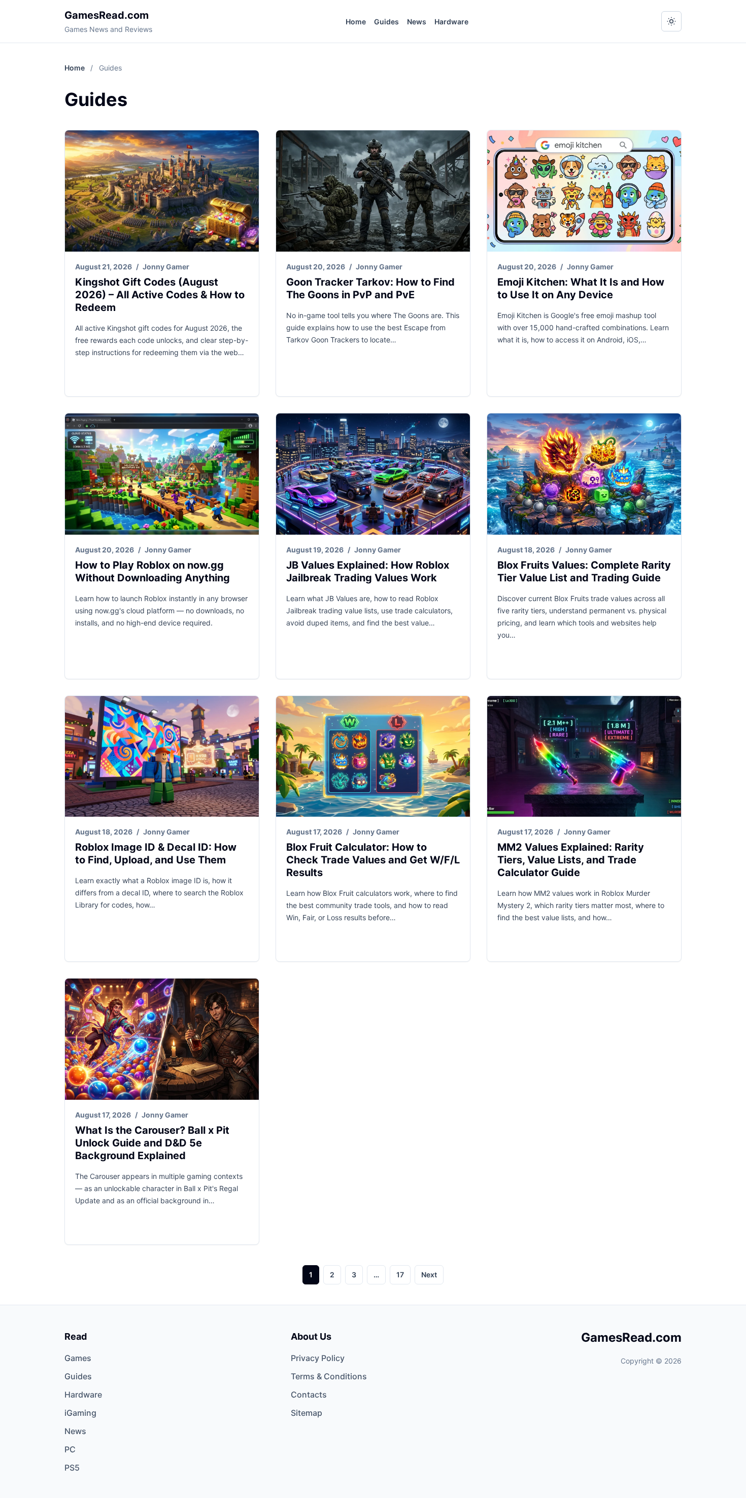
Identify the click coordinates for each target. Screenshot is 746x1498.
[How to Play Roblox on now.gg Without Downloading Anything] (162, 474)
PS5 (72, 1467)
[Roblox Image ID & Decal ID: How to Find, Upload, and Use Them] (162, 756)
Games (77, 1358)
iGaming (80, 1413)
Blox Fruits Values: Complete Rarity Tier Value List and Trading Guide (584, 571)
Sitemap (306, 1413)
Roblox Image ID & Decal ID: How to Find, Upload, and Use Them (155, 853)
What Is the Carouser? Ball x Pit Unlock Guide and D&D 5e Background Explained (152, 1143)
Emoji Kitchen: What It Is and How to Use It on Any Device (580, 288)
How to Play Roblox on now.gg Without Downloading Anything (152, 571)
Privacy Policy (318, 1358)
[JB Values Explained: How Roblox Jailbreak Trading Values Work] (373, 474)
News (416, 21)
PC (70, 1449)
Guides (386, 21)
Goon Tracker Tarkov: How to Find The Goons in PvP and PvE (370, 288)
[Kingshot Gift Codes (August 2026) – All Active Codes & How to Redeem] (162, 191)
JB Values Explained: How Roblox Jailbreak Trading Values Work (367, 571)
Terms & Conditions (329, 1376)
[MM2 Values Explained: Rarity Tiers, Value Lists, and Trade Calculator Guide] (584, 756)
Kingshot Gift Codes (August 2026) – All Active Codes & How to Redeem (160, 294)
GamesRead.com (106, 15)
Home (356, 21)
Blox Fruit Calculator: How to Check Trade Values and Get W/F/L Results (373, 860)
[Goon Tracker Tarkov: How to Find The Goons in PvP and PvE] (373, 191)
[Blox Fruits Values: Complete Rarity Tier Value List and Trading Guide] (584, 474)
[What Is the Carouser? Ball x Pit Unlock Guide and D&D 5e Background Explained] (162, 1039)
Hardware (451, 21)
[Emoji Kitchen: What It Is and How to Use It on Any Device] (584, 191)
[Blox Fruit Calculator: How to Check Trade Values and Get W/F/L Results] (373, 756)
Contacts (309, 1394)
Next (429, 1274)
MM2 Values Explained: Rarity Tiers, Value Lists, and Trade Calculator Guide (570, 860)
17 (400, 1274)
